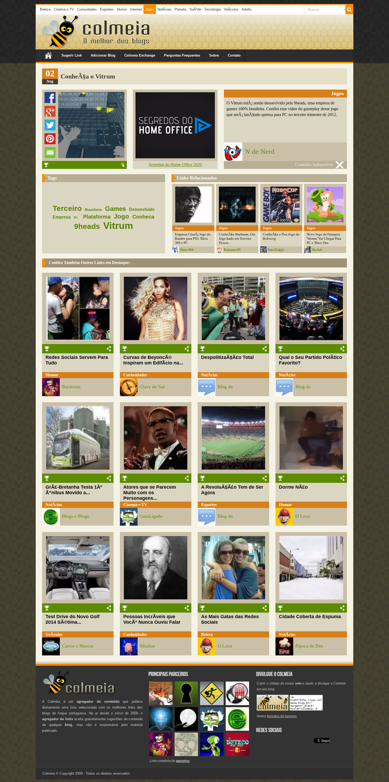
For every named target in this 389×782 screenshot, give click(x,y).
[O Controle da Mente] (161, 730)
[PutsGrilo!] (212, 755)
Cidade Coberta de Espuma (310, 616)
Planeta (180, 9)
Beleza (45, 9)
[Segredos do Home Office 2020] (175, 157)
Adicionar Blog (103, 55)
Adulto (246, 9)
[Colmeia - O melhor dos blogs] (60, 47)
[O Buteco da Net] (237, 755)
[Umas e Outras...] (186, 755)
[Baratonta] (161, 755)
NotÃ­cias (164, 9)
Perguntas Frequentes (182, 55)
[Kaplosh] (161, 704)
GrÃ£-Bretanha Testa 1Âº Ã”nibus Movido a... (74, 489)
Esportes (107, 9)
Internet (136, 9)
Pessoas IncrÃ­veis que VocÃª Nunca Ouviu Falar (151, 619)
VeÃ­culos (231, 9)
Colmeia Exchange (139, 55)
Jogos (149, 9)
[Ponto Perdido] (186, 704)
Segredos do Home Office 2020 (175, 164)
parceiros (182, 761)
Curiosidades (87, 9)
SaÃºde (195, 9)
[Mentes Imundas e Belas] (186, 730)
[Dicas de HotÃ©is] (237, 704)
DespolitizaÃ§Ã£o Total (227, 357)
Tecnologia (212, 9)
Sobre (214, 55)
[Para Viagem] (212, 704)
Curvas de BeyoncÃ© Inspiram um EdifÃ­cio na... (153, 360)
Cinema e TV (64, 9)
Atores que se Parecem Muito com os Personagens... (149, 492)
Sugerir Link (71, 55)
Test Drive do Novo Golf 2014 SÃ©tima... (72, 619)
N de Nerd (259, 151)
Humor (122, 9)
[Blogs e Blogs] (237, 730)
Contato (234, 55)
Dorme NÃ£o (293, 487)
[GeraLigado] (212, 730)
